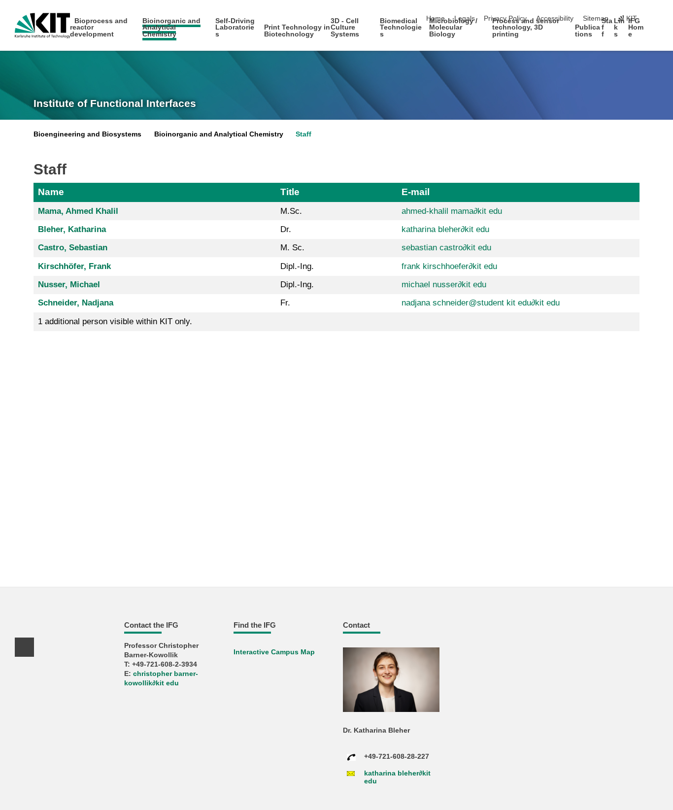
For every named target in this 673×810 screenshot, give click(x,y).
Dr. (285, 229)
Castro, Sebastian (72, 247)
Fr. (285, 302)
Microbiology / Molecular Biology (453, 27)
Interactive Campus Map (274, 652)
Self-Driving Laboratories (235, 27)
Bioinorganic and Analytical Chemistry (171, 27)
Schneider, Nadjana (75, 302)
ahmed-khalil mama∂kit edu (452, 211)
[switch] (655, 19)
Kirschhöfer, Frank (74, 266)
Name (51, 192)
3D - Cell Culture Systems (345, 27)
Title (290, 192)
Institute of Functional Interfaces (115, 103)
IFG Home (635, 27)
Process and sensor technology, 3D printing (525, 27)
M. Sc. (292, 247)
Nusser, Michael (69, 284)
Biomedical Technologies (401, 27)
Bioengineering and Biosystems (87, 134)
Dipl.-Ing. (297, 266)
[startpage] (655, 34)
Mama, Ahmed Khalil (78, 211)
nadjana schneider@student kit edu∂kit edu (481, 302)
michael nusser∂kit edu (444, 284)
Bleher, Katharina (72, 229)
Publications (587, 31)
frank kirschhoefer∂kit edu (449, 266)
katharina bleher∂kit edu (445, 229)
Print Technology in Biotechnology (297, 31)
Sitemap (595, 18)
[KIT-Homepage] (42, 25)
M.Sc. (291, 211)
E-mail (416, 192)
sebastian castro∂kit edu (446, 247)
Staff (303, 134)
